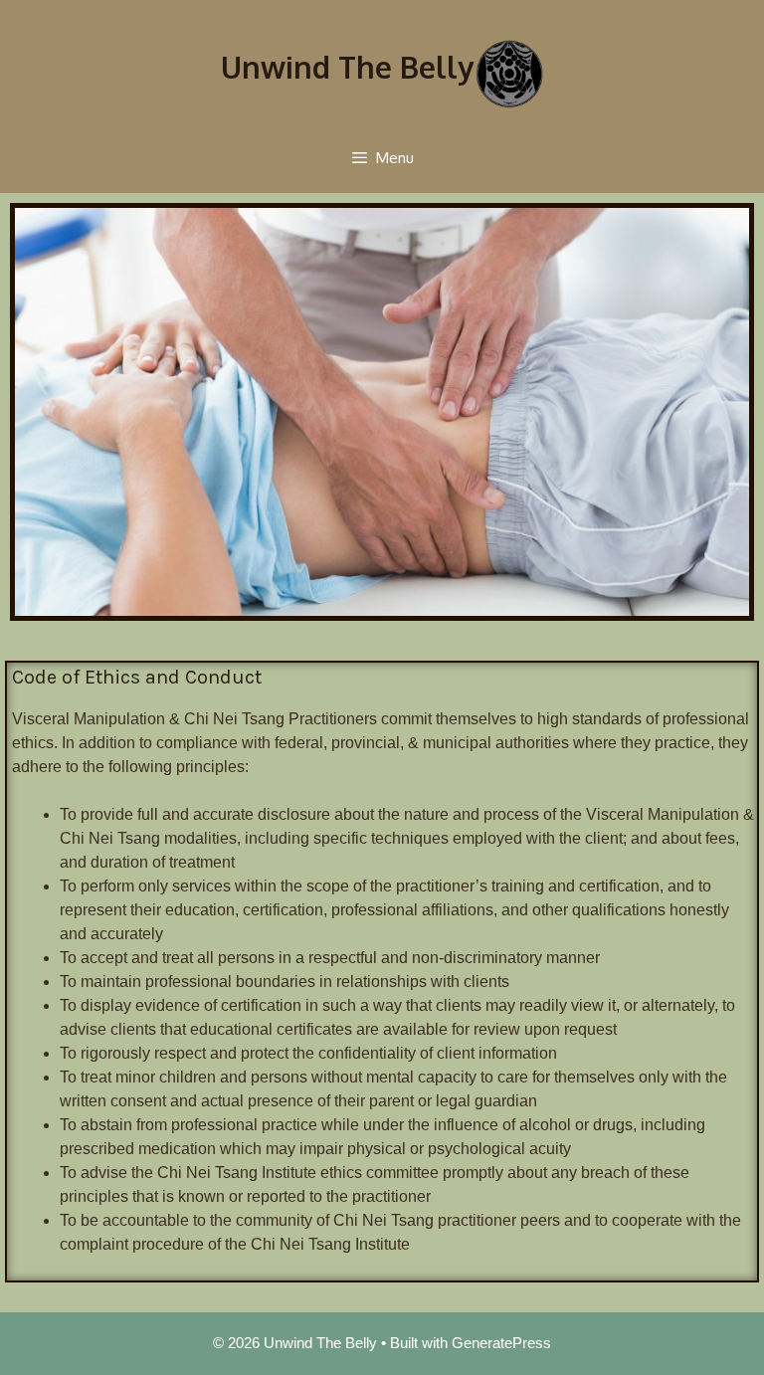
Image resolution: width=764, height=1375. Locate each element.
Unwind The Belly (347, 67)
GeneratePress (501, 1342)
